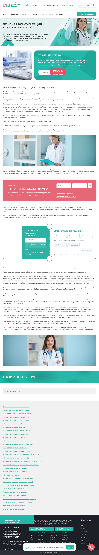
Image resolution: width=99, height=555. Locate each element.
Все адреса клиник (15, 549)
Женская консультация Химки (14, 424)
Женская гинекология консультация (17, 414)
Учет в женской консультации (14, 509)
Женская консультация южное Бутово (17, 458)
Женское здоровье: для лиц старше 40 (18, 482)
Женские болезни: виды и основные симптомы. (21, 465)
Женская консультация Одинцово (16, 420)
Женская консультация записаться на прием (20, 441)
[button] (43, 240)
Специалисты (25, 14)
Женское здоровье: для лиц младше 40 (18, 478)
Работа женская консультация (14, 495)
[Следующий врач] (49, 258)
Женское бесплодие (11, 475)
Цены (51, 14)
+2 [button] (43, 239)
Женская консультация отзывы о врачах (18, 331)
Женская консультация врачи (14, 427)
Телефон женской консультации (15, 506)
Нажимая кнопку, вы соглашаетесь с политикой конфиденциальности (72, 254)
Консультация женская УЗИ (13, 489)
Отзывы (36, 14)
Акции (44, 14)
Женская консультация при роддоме (17, 451)
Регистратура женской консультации (17, 502)
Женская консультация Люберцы (16, 417)
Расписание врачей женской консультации (19, 499)
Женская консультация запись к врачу (18, 444)
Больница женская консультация (16, 407)
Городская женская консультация (16, 410)
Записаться (86, 250)
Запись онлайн (87, 14)
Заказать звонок (67, 5)
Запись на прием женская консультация (18, 485)
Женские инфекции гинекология (15, 468)
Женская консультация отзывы (15, 448)
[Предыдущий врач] (49, 226)
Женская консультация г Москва (15, 434)
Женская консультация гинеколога (16, 437)
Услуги (6, 14)
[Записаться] (90, 185)
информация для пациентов (59, 525)
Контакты (59, 14)
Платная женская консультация (15, 492)
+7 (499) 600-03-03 (66, 196)
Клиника (14, 14)
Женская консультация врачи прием (17, 431)
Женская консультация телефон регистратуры (21, 454)
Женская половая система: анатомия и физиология (22, 461)
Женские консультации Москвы (15, 472)
